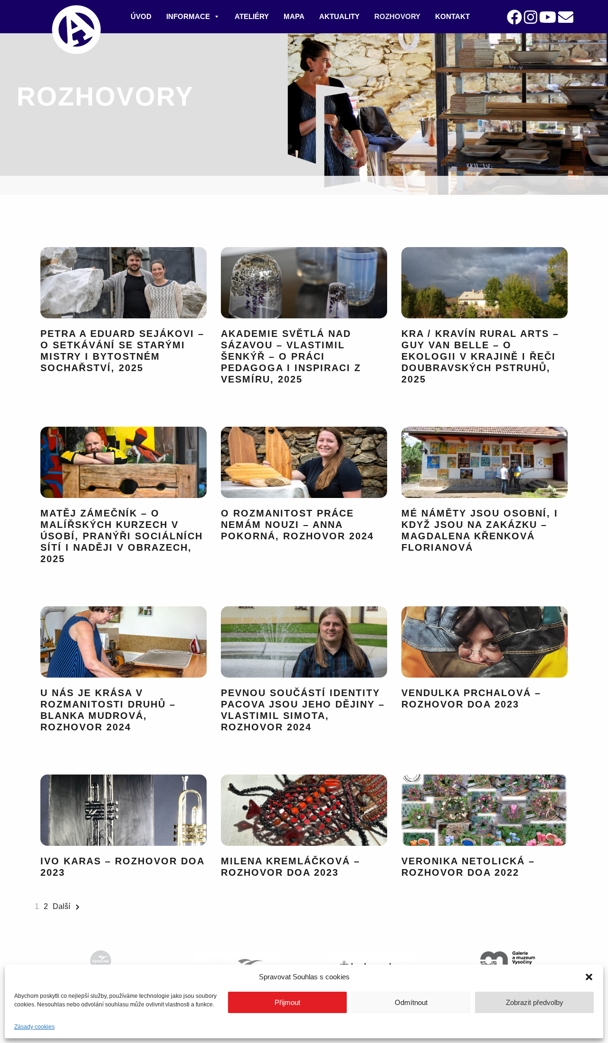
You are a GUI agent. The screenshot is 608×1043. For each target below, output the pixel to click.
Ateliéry (252, 16)
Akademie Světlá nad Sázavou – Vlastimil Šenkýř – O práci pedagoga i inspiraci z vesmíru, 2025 (291, 356)
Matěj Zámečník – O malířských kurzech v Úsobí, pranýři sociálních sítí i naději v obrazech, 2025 (121, 536)
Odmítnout (411, 1002)
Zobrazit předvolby (534, 1002)
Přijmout (287, 1002)
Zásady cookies (34, 1027)
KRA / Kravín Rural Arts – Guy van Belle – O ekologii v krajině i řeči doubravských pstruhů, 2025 (480, 356)
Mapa (294, 16)
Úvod (141, 16)
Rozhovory (397, 16)
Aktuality (339, 16)
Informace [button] (188, 16)
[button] (589, 977)
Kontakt (452, 16)
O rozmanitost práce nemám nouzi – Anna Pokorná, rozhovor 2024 (297, 524)
